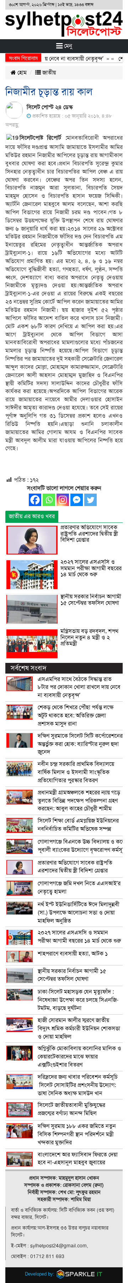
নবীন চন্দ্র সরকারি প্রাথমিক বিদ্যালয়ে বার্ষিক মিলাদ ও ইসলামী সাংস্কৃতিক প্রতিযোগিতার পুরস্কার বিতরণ (76, 772)
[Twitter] (90, 500)
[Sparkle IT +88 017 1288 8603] (79, 1274)
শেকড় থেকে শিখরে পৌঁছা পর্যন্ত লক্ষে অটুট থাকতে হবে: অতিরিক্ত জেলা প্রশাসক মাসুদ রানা (75, 715)
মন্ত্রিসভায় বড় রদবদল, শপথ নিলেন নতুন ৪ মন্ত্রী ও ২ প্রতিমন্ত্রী (89, 637)
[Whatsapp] (49, 500)
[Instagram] (63, 500)
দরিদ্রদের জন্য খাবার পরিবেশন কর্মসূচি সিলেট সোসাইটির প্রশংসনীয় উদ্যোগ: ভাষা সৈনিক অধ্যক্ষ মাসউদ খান (78, 1085)
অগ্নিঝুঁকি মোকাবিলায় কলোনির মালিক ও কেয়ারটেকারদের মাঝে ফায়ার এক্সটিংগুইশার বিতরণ (79, 1056)
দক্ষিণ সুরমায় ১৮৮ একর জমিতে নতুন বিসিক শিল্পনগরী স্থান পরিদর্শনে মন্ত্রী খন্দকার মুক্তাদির (77, 1134)
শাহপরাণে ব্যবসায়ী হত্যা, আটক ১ (73, 953)
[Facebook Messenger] (76, 500)
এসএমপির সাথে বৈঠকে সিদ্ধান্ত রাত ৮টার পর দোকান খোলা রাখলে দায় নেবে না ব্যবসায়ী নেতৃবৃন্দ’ (79, 687)
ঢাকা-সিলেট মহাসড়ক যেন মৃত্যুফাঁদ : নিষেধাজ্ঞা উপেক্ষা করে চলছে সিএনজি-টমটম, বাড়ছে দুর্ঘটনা (78, 1000)
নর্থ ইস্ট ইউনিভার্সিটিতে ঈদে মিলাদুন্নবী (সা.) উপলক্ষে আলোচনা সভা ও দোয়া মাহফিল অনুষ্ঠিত (78, 912)
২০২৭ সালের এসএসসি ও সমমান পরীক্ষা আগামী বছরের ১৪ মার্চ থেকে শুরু (91, 568)
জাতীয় (48, 72)
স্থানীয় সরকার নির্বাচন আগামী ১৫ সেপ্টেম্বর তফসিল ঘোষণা (90, 600)
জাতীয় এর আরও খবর (32, 516)
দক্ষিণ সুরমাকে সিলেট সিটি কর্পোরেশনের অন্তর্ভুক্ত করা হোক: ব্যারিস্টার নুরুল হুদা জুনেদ (80, 744)
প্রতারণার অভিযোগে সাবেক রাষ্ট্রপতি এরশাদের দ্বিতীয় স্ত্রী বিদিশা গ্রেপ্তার (89, 533)
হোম (21, 72)
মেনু (67, 46)
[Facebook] (35, 500)
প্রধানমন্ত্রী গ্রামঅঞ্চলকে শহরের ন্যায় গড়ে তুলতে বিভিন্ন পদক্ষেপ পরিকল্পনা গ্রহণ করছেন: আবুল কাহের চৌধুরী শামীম (79, 801)
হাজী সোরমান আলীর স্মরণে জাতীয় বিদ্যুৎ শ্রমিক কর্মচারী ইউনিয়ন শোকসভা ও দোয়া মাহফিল (79, 1028)
